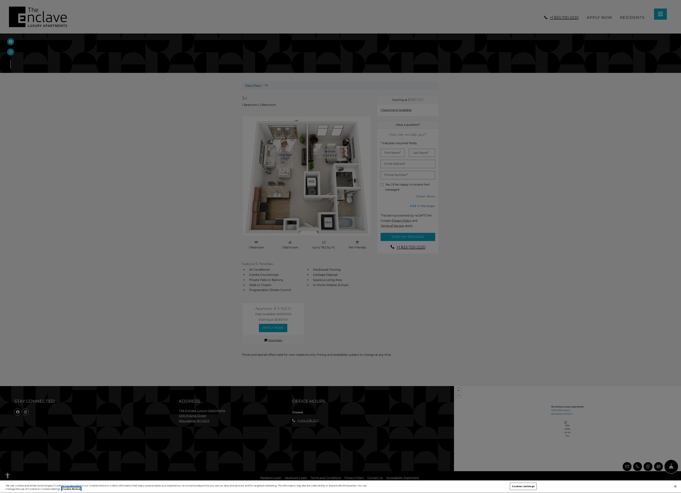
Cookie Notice (71, 489)
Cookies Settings (523, 486)
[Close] (675, 486)
